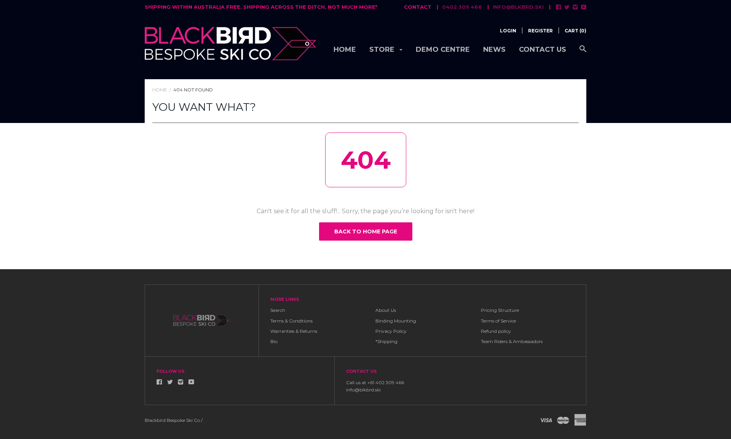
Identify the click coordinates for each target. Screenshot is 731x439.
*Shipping (386, 341)
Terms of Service (498, 321)
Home (345, 49)
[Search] (582, 53)
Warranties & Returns (293, 331)
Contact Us (542, 49)
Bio (274, 341)
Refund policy (496, 331)
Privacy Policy (391, 331)
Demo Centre (443, 49)
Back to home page (365, 231)
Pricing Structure (500, 310)
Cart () (575, 31)
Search (277, 310)
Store (382, 49)
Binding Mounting (395, 321)
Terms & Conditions (291, 321)
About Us (385, 310)
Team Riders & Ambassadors (512, 341)
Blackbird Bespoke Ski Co (172, 420)
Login (508, 31)
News (494, 49)
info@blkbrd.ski (518, 7)
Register (540, 31)
